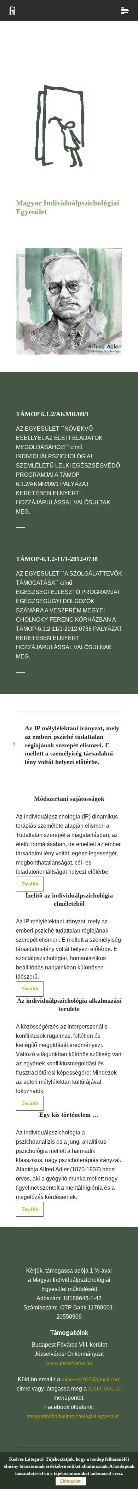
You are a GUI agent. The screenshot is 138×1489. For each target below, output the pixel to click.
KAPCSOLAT (105, 1389)
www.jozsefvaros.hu (69, 1363)
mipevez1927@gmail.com (91, 1379)
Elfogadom (71, 1481)
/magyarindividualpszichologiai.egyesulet (73, 1416)
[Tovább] (27, 527)
